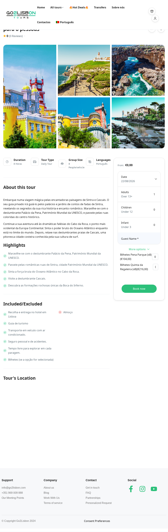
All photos (151, 140)
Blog (46, 492)
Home (41, 7)
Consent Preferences (97, 521)
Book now (139, 289)
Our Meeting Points (13, 497)
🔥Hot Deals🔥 (78, 7)
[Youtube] (154, 489)
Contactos (43, 22)
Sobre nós (118, 7)
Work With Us (52, 497)
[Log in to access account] (155, 18)
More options (137, 249)
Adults (125, 192)
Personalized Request (99, 503)
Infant (125, 223)
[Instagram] (142, 489)
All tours (56, 7)
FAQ (88, 492)
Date (124, 177)
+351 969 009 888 (12, 492)
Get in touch (93, 487)
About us (49, 487)
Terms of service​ (53, 503)
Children (126, 207)
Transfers (100, 7)
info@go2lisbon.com (14, 487)
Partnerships (93, 497)
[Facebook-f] (131, 489)
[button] (152, 11)
